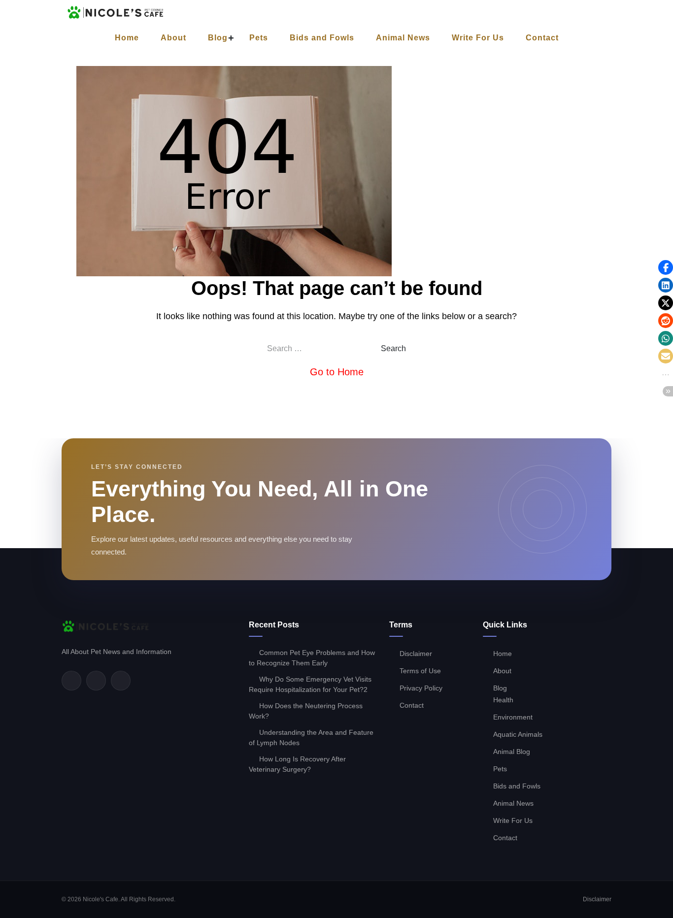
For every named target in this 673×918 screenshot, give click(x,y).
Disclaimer (416, 653)
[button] (665, 267)
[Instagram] (121, 680)
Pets (258, 37)
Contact (542, 37)
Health (503, 700)
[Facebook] (71, 680)
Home (127, 37)
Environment (513, 717)
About (173, 37)
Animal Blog (511, 751)
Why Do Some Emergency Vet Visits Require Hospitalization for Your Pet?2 (310, 684)
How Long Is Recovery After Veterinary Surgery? (297, 764)
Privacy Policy (421, 688)
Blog (218, 37)
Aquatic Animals (517, 734)
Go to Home (337, 371)
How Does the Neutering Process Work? (306, 711)
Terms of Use (420, 671)
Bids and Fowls (322, 37)
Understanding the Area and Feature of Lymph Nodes (311, 737)
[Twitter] (96, 680)
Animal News (403, 37)
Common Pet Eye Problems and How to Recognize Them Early (312, 658)
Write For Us (478, 37)
